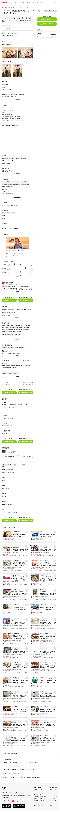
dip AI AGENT (52, 794)
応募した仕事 (30, 2)
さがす (15, 2)
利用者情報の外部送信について (40, 796)
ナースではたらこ (53, 802)
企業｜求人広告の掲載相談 (39, 805)
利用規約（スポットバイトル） (40, 798)
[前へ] (29, 45)
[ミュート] (27, 247)
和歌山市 (23, 777)
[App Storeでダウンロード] (6, 806)
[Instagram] (4, 801)
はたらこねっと (53, 800)
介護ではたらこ (53, 805)
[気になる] (26, 532)
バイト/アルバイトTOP (7, 777)
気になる (22, 2)
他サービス (40, 2)
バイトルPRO (52, 798)
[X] (18, 801)
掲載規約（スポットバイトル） (40, 800)
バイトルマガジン (53, 796)
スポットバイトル (53, 789)
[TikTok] (22, 801)
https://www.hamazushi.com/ (10, 512)
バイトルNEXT (53, 791)
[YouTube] (13, 801)
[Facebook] (8, 801)
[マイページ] (55, 2)
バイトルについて (37, 802)
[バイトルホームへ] (5, 2)
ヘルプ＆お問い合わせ (38, 789)
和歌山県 (16, 777)
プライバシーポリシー (38, 791)
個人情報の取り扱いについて (40, 794)
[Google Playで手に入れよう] (19, 806)
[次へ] (32, 45)
